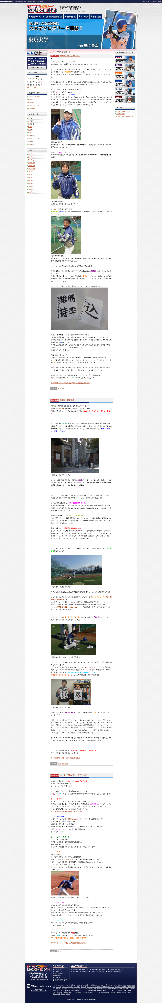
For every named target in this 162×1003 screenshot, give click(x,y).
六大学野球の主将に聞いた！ (70, 16)
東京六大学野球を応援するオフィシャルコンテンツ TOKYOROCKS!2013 (41, 8)
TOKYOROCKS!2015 (59, 985)
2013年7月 (31, 177)
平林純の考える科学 (101, 987)
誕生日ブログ (32, 138)
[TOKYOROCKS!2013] (38, 977)
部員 (63, 388)
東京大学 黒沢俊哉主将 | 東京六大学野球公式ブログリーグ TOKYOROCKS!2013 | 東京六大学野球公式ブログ (81, 34)
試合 (29, 135)
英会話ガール (56, 990)
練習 (63, 763)
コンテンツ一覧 (157, 1)
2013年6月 (31, 180)
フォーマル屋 (56, 994)
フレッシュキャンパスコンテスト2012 (82, 988)
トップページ (146, 1)
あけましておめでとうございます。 (74, 775)
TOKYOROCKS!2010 (60, 977)
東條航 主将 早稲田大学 (115, 971)
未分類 (30, 127)
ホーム (52, 52)
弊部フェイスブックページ (77, 819)
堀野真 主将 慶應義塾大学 (80, 969)
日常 (59, 388)
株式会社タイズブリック (38, 990)
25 (42, 84)
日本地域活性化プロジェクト (79, 990)
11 (41, 81)
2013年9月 (31, 171)
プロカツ (83, 987)
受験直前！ (31, 102)
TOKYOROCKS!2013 (122, 111)
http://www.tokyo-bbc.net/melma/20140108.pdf (67, 811)
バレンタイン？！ (33, 105)
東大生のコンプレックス (110, 990)
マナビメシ (110, 987)
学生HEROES (122, 985)
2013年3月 (31, 189)
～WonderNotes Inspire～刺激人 (71, 987)
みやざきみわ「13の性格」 (82, 985)
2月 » (34, 87)
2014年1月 (31, 160)
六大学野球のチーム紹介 (83, 16)
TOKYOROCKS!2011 (60, 979)
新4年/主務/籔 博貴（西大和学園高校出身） (66, 758)
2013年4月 (31, 186)
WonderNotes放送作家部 (115, 988)
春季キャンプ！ (33, 99)
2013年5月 (31, 183)
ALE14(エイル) (65, 994)
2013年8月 (31, 174)
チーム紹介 (57, 975)
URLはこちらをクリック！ (92, 667)
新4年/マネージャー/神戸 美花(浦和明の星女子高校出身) (70, 383)
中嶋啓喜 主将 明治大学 (98, 969)
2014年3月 (31, 154)
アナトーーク (91, 987)
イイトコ (58, 987)
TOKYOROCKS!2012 (60, 980)
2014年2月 (31, 157)
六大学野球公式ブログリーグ (36, 16)
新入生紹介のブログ (68, 859)
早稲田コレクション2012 (63, 988)
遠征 (29, 141)
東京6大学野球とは (54, 16)
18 (42, 82)
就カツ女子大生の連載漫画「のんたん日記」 (70, 992)
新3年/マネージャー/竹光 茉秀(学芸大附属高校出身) (69, 943)
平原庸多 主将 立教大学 (97, 971)
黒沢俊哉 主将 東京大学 (80, 971)
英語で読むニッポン (89, 992)
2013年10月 (31, 168)
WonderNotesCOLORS (100, 988)
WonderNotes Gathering (95, 990)
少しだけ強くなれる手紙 (102, 992)
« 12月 (29, 87)
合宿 (29, 118)
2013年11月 (31, 166)
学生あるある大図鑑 (129, 988)
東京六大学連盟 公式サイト (124, 116)
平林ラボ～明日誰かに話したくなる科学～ (122, 992)
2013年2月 (31, 192)
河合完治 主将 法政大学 (116, 969)
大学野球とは (58, 971)
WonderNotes (120, 114)
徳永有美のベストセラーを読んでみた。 (101, 985)
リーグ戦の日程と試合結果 (96, 16)
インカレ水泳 (70, 985)
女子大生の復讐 (65, 990)
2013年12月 (31, 163)
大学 (29, 121)
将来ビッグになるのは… (70, 56)
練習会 (30, 132)
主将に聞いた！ (58, 973)
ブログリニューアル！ (35, 96)
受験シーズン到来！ (68, 400)
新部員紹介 (31, 108)
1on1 (115, 985)
